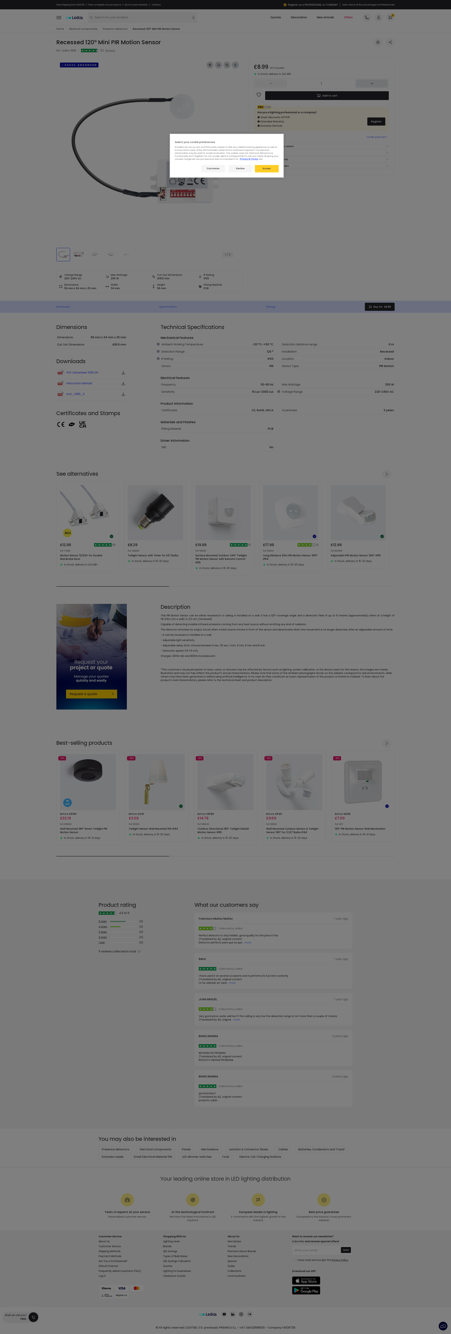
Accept (267, 168)
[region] (226, 155)
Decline (240, 168)
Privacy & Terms (249, 159)
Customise (213, 168)
